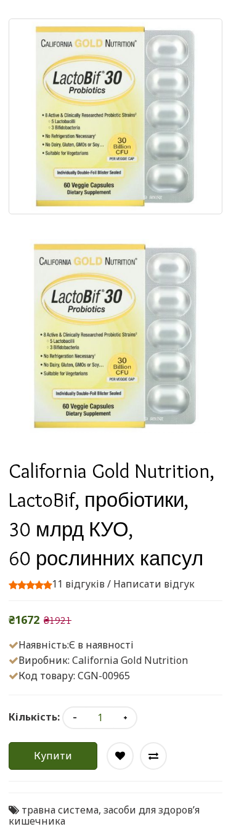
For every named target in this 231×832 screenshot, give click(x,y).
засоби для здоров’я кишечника (104, 815)
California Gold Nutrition (130, 660)
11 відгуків (78, 584)
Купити (53, 755)
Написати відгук (154, 584)
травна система (60, 810)
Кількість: (34, 717)
